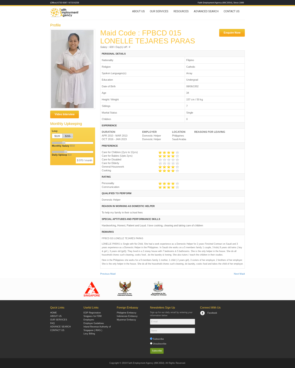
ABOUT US (56, 316)
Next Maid (239, 273)
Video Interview (64, 114)
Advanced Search (206, 11)
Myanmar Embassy (126, 319)
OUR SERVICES (159, 11)
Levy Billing (89, 333)
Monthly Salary (63, 145)
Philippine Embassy (126, 312)
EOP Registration (92, 312)
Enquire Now (232, 32)
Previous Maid (108, 273)
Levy (55, 131)
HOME (53, 312)
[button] (57, 135)
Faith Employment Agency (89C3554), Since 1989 (221, 3)
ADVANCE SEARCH (60, 326)
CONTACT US (232, 11)
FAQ (52, 323)
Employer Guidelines (93, 323)
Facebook (212, 313)
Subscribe (158, 339)
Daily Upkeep (62, 154)
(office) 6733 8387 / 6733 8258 (64, 3)
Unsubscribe (159, 343)
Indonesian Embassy (127, 316)
